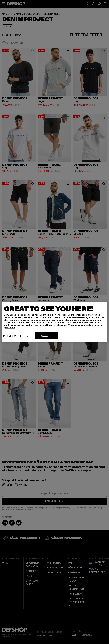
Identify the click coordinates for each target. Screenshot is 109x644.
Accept (46, 336)
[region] (54, 322)
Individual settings (17, 336)
